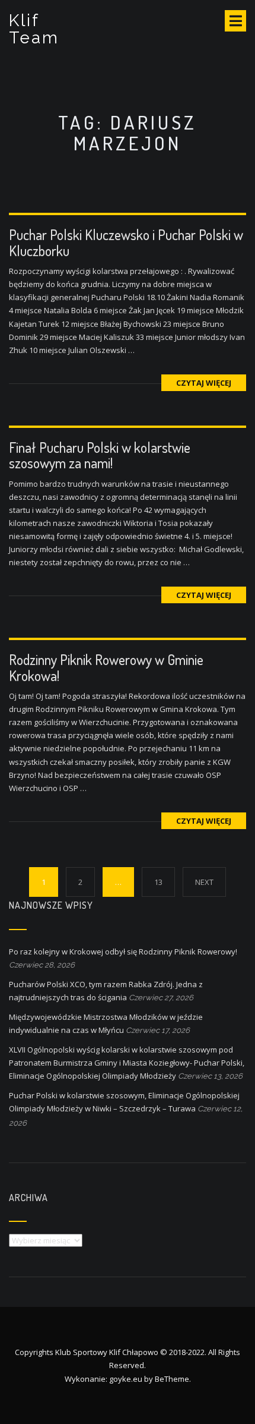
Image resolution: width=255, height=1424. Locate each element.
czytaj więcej (203, 382)
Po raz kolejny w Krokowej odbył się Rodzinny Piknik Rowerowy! (123, 951)
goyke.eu (125, 1378)
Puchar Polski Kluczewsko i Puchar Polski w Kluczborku (126, 242)
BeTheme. (173, 1378)
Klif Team (34, 29)
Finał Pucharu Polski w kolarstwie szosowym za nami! (99, 455)
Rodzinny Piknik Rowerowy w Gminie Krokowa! (106, 667)
